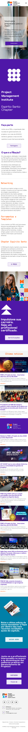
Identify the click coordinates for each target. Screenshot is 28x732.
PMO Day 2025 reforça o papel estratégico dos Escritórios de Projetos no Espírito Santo (11, 495)
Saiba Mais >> (3, 383)
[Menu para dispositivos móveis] (26, 3)
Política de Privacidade (14, 723)
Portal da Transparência (19, 722)
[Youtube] (16, 702)
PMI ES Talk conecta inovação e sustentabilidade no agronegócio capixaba (11, 583)
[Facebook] (4, 702)
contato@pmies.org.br (11, 713)
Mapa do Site (5, 722)
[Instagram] (8, 702)
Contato (11, 722)
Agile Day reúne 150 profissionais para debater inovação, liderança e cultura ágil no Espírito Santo (13, 553)
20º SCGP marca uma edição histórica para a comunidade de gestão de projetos (13, 465)
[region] (14, 31)
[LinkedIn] (12, 702)
